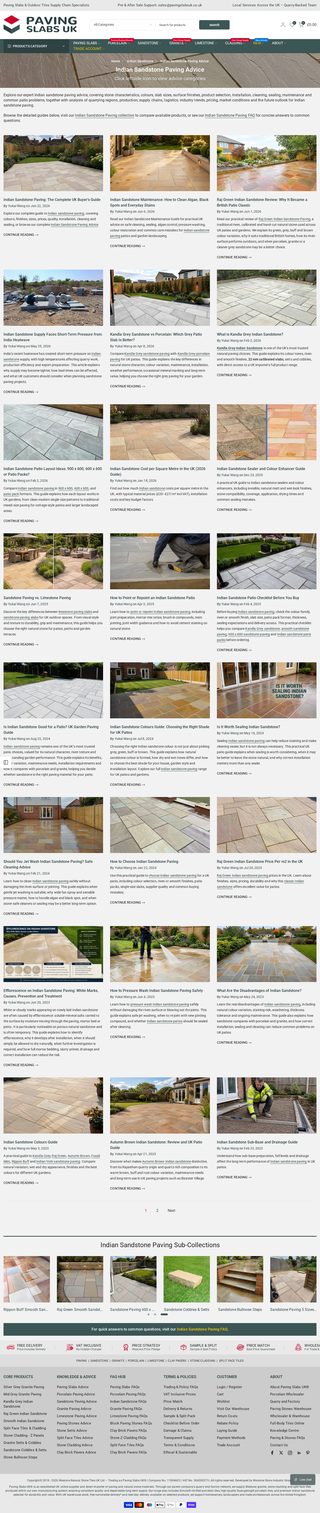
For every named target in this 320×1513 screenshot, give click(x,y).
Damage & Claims (178, 1430)
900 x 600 (65, 488)
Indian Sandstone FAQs (128, 1401)
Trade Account (228, 1445)
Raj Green (59, 1156)
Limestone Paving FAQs (129, 1416)
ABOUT (277, 43)
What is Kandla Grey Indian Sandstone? (250, 334)
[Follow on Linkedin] (299, 1453)
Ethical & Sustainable (180, 1452)
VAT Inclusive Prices (180, 1394)
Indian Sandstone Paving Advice (74, 224)
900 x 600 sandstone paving (249, 634)
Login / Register (229, 1387)
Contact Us (279, 1445)
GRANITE (179, 43)
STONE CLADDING (202, 1360)
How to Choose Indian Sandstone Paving (144, 861)
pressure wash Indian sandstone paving (159, 1004)
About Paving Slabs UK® (289, 1387)
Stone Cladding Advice (75, 1445)
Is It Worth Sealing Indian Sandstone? (248, 727)
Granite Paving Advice (74, 1409)
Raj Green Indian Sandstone (25, 1414)
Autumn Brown (79, 1156)
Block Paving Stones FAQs (131, 1423)
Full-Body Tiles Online (287, 1423)
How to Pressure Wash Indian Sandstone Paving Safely (156, 990)
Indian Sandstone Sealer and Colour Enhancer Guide (261, 469)
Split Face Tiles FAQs (127, 1445)
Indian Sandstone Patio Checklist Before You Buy (258, 598)
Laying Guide (227, 1430)
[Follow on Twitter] (281, 1453)
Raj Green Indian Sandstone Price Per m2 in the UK (260, 861)
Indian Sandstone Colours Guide (31, 1142)
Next (171, 1210)
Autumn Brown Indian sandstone (166, 1161)
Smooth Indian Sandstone (24, 1421)
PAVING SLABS (85, 43)
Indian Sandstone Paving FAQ (230, 115)
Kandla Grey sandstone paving (147, 354)
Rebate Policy (227, 1423)
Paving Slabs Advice (73, 1387)
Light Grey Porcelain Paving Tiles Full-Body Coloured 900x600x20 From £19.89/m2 (43, 1491)
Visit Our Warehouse (233, 1409)
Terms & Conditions (179, 1445)
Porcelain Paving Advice (76, 1394)
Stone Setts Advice (72, 1430)
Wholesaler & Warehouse (290, 1416)
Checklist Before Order (181, 1423)
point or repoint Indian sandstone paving (160, 612)
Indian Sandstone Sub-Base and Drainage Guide (257, 1142)
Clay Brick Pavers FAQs (128, 1430)
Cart (220, 1394)
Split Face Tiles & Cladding (25, 1428)
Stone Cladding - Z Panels (24, 1435)
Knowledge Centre (284, 1430)
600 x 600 (81, 488)
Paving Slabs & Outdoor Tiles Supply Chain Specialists (46, 5)
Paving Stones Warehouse (290, 1409)
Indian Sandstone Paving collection (104, 115)
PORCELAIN (120, 43)
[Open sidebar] (6, 762)
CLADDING (237, 43)
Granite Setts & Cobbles (22, 1443)
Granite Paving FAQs (126, 1409)
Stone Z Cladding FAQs (128, 1438)
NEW (260, 43)
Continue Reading (19, 235)
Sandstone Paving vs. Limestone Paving (37, 598)
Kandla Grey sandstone (262, 628)
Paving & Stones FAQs (287, 1438)
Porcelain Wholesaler (287, 1394)
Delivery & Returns (178, 1409)
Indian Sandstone (140, 61)
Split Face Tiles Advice (75, 1438)
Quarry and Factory (285, 1401)
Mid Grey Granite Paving (22, 1394)
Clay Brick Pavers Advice (76, 1452)
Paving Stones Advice (74, 1423)
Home (115, 61)
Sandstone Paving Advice (77, 1401)
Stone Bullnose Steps (20, 1457)
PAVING (81, 1360)
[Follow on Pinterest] (308, 1453)
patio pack (11, 494)
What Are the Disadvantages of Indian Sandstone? (259, 990)
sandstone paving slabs (21, 617)
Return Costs (227, 1416)
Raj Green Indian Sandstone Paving (284, 219)
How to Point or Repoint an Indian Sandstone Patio (152, 598)
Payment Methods (231, 1438)
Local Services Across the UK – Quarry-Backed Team (274, 5)
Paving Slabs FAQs (125, 1387)
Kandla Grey (41, 1156)
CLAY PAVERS (177, 1360)
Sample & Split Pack (179, 1416)
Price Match (173, 1401)
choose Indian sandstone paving (173, 875)
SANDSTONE (148, 43)
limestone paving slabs (75, 612)
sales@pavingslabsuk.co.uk (180, 5)
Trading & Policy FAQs (181, 1387)
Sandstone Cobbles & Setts (25, 1450)
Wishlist (223, 1401)
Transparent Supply (179, 1438)
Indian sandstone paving (66, 213)
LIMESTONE (204, 43)
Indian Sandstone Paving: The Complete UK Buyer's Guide (52, 199)
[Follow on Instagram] (290, 1453)
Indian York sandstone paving (58, 1161)
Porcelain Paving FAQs (128, 1394)
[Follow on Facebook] (272, 1453)
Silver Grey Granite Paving (24, 1387)
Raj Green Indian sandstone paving (242, 875)
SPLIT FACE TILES (231, 1360)
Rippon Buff (20, 1161)
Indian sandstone (152, 488)
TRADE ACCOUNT (87, 49)
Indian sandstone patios (164, 1021)
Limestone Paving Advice (77, 1416)
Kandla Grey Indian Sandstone (240, 348)
